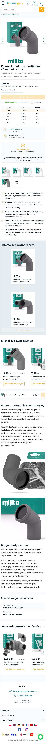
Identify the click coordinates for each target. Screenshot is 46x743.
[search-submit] (41, 9)
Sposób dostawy (15, 129)
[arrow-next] (43, 366)
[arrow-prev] (2, 366)
